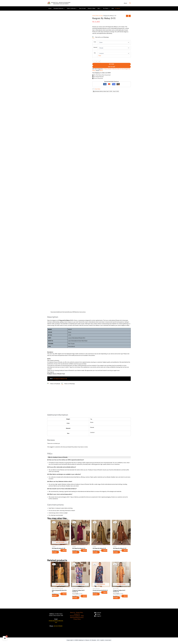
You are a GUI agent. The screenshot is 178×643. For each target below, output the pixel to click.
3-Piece (105, 69)
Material (95, 47)
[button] (130, 3)
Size (95, 53)
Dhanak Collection (112, 69)
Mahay (101, 70)
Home (93, 15)
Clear (99, 55)
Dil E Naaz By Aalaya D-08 (60, 378)
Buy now (111, 64)
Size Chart (97, 89)
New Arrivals (99, 15)
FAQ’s (82, 616)
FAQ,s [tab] (75, 312)
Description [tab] (54, 312)
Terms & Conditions (75, 616)
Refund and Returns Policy (77, 617)
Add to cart (111, 66)
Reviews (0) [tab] (71, 312)
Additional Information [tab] (62, 312)
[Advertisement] (89, 399)
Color (95, 41)
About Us (72, 612)
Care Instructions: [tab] (81, 312)
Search (118, 8)
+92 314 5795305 (58, 626)
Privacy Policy (79, 612)
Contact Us (77, 614)
